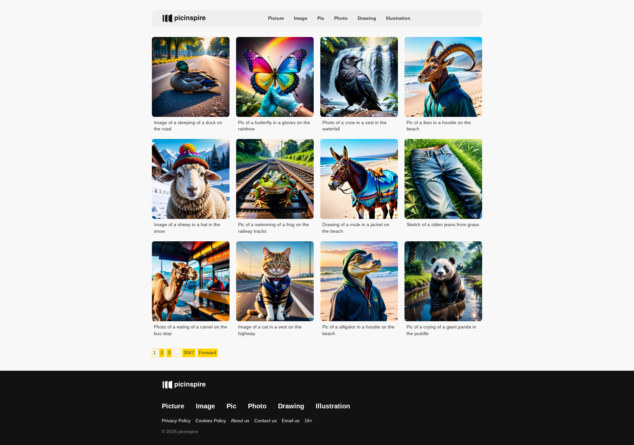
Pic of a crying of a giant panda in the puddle (441, 330)
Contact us (265, 420)
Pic (320, 18)
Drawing (367, 18)
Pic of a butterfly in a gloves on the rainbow (274, 126)
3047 (189, 352)
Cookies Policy (210, 420)
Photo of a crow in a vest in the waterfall (354, 126)
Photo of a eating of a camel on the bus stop (190, 330)
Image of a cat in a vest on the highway (269, 330)
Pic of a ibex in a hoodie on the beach (438, 126)
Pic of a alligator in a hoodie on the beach (358, 330)
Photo (341, 18)
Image (300, 18)
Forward (207, 352)
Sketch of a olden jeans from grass (442, 224)
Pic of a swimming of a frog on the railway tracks (273, 228)
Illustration (398, 18)
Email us (290, 420)
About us (240, 420)
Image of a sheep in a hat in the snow (187, 228)
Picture (276, 18)
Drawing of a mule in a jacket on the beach (355, 228)
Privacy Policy (176, 420)
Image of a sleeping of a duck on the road (188, 126)
